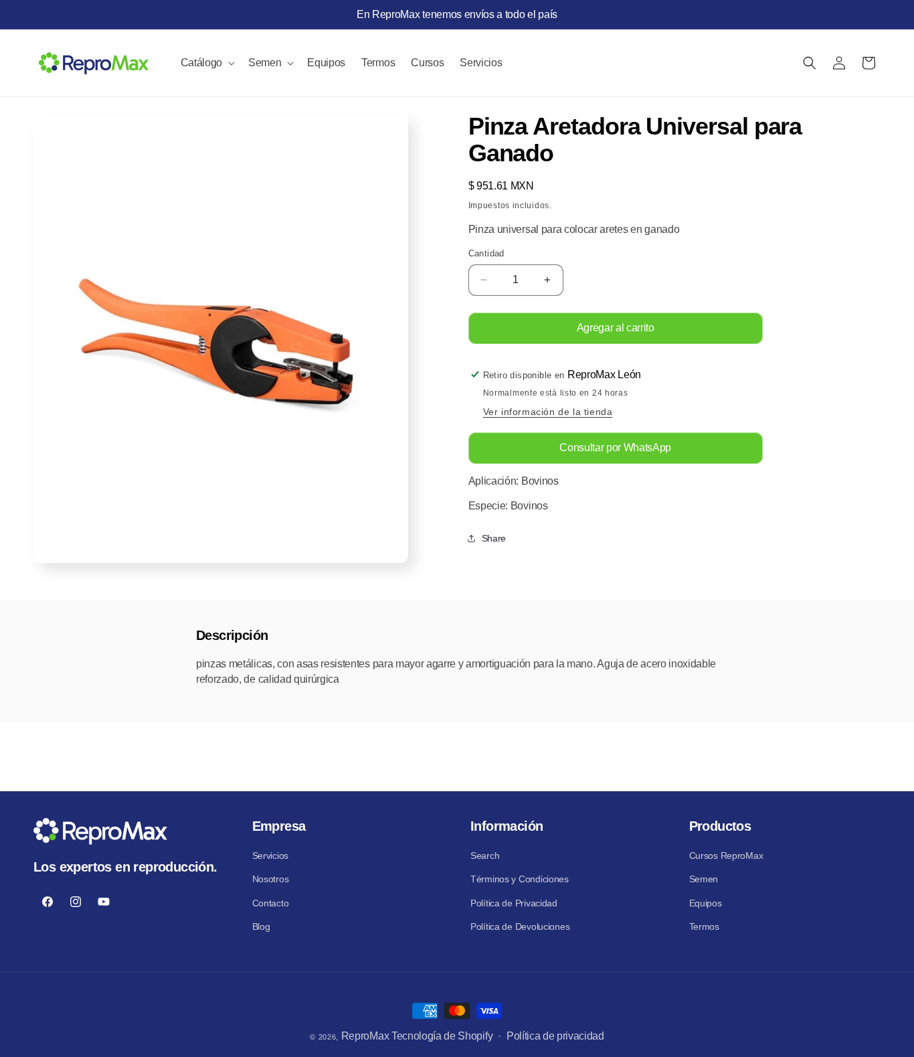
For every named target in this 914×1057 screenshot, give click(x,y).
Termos (704, 925)
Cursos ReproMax (726, 855)
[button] (206, 63)
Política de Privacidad (513, 902)
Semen (704, 879)
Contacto (270, 902)
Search (484, 855)
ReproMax (365, 1036)
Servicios (270, 855)
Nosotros (270, 879)
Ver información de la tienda (548, 411)
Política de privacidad (555, 1036)
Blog (261, 925)
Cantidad (486, 253)
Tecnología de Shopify (441, 1036)
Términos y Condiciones (519, 879)
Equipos (705, 902)
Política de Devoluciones (519, 925)
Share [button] (494, 538)
